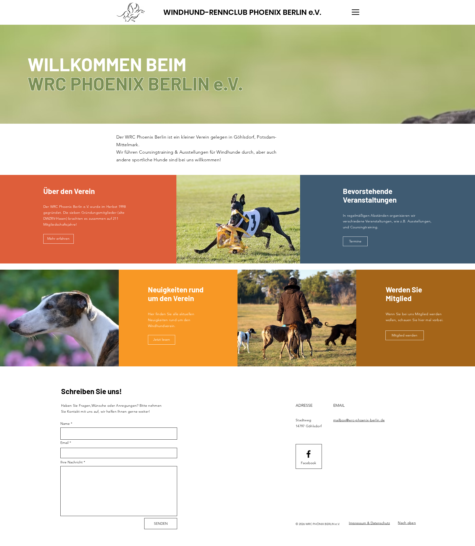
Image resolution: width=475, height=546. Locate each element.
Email (64, 442)
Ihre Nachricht (71, 462)
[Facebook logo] (308, 454)
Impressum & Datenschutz (369, 523)
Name (65, 423)
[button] (355, 12)
